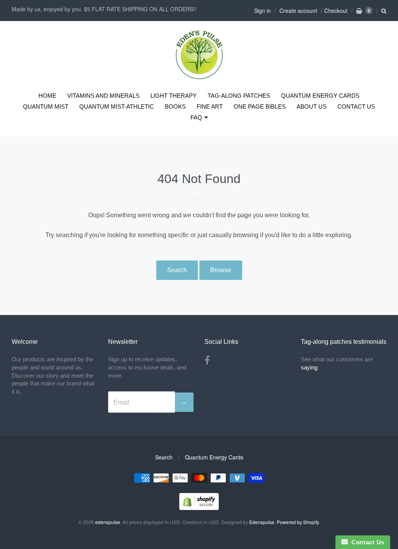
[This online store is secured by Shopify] (199, 507)
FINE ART (210, 106)
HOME (47, 95)
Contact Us (366, 542)
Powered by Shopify (298, 522)
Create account (298, 10)
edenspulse (107, 522)
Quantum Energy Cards (214, 457)
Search (177, 270)
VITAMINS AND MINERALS (103, 95)
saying (310, 367)
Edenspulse (261, 522)
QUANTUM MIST (45, 106)
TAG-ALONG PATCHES (239, 95)
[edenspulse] (199, 77)
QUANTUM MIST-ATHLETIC (116, 106)
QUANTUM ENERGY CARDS (320, 95)
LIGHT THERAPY (173, 95)
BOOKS (175, 106)
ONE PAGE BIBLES (260, 106)
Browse (220, 270)
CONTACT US (356, 106)
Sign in (262, 10)
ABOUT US (311, 106)
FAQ (196, 117)
